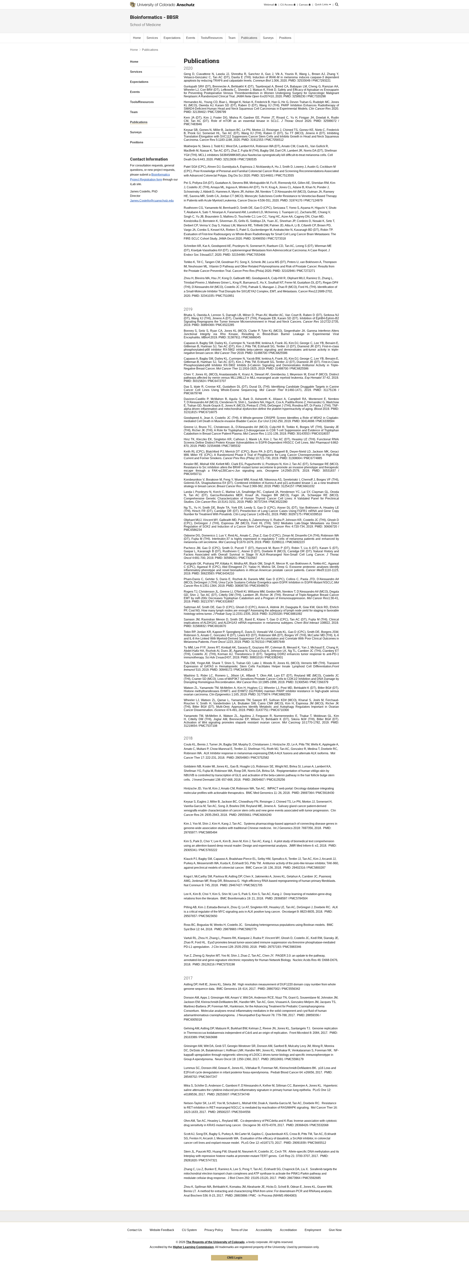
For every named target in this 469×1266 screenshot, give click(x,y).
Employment (313, 1230)
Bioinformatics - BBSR (154, 17)
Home (134, 49)
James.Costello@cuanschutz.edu (152, 200)
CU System (189, 1230)
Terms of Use (239, 1230)
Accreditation (288, 1230)
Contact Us (134, 1230)
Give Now (335, 1230)
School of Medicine (145, 25)
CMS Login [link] (234, 1257)
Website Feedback (162, 1230)
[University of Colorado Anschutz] (162, 4)
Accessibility (264, 1230)
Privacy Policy (213, 1230)
